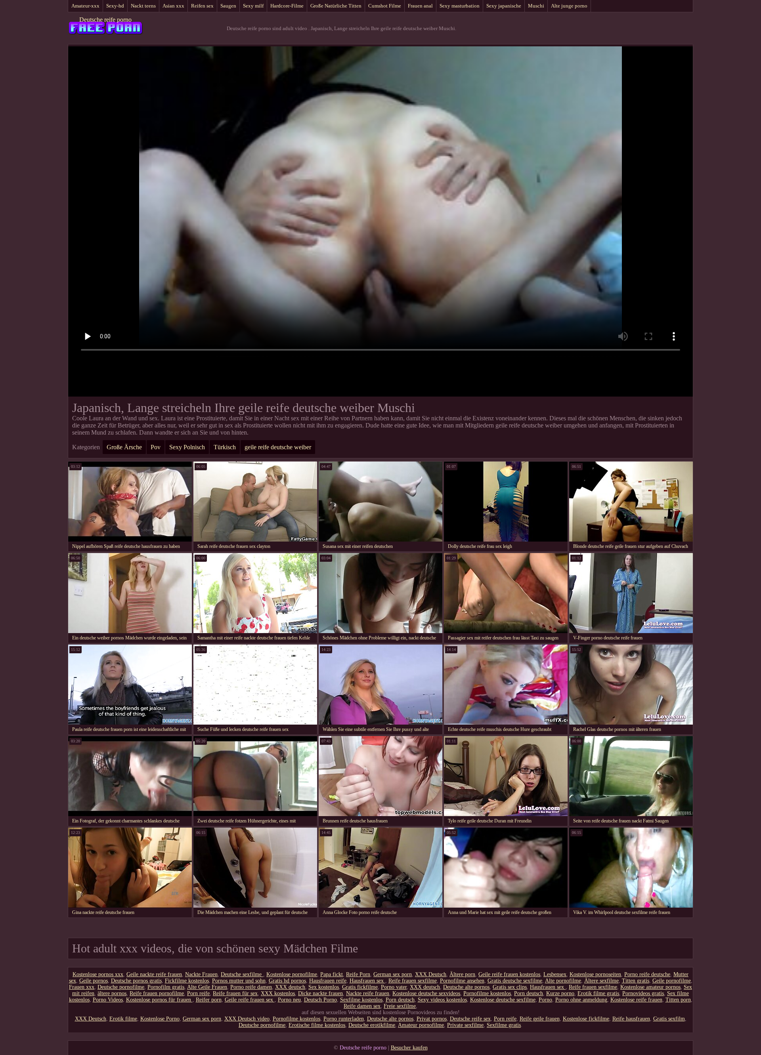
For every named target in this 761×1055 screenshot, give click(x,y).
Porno (545, 1000)
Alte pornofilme (563, 981)
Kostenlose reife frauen (636, 1000)
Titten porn (678, 1000)
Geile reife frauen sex (250, 1000)
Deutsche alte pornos (466, 987)
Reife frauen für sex (235, 993)
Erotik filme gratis (598, 993)
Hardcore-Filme (287, 6)
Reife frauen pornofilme (157, 993)
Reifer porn (209, 1000)
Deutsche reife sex (470, 1019)
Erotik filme (123, 1019)
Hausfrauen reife (327, 981)
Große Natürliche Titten (335, 6)
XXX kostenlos (278, 993)
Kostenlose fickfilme (586, 1019)
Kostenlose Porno (160, 1019)
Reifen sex (202, 6)
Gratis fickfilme (360, 987)
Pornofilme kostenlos (487, 993)
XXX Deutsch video (247, 1019)
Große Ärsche (124, 447)
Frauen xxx (81, 987)
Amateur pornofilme (421, 1025)
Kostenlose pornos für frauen (159, 1000)
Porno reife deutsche (647, 974)
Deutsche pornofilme (121, 987)
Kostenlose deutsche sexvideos (426, 993)
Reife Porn (358, 974)
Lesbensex (554, 974)
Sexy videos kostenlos (442, 1000)
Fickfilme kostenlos (187, 981)
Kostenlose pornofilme (291, 974)
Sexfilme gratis (504, 1025)
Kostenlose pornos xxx (98, 974)
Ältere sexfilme (601, 981)
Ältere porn (462, 974)
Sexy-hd (115, 6)
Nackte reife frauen (367, 993)
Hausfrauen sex (367, 981)
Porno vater (394, 987)
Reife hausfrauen (631, 1019)
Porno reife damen (251, 987)
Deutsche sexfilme (242, 974)
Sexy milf (253, 6)
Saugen (228, 6)
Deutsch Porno (320, 1000)
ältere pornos (112, 993)
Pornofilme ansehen (462, 981)
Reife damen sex (362, 1006)
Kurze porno (560, 993)
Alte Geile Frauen (207, 987)
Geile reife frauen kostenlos (509, 974)
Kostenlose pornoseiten (595, 974)
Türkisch (225, 447)
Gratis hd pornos (287, 981)
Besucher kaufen (409, 1048)
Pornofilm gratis (165, 987)
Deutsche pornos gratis (136, 981)
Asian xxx (173, 6)
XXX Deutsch (430, 974)
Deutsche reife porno (105, 19)
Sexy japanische (503, 6)
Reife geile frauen (540, 1019)
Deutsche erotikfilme (371, 1025)
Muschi (536, 6)
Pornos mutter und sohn (239, 981)
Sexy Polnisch (187, 447)
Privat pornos (432, 1019)
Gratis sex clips (510, 987)
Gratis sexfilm (669, 1019)
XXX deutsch (290, 987)
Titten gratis (635, 981)
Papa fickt (331, 974)
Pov (156, 447)
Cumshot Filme (384, 6)
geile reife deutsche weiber (278, 447)
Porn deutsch (528, 993)
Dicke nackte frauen (320, 993)
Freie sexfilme (400, 1006)
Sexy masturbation (460, 6)
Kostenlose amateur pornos (650, 987)
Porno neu (289, 1000)
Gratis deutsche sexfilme (515, 981)
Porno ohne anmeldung (581, 1000)
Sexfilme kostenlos (361, 1000)
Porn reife (198, 993)
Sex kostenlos (323, 987)
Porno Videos (108, 1000)
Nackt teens (143, 6)
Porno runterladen (343, 1019)
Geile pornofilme (671, 981)
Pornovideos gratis (643, 993)
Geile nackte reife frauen (154, 974)
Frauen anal (420, 6)
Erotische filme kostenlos (317, 1025)
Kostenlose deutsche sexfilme (502, 1000)
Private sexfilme (465, 1025)
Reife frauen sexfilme (412, 981)
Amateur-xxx (85, 6)
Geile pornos (93, 981)
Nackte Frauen (201, 974)
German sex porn (392, 974)
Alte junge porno (569, 6)
